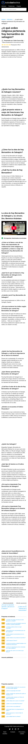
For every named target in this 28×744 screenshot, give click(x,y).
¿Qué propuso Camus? (11, 640)
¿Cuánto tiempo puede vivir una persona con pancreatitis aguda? (15, 687)
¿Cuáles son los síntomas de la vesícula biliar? (22, 608)
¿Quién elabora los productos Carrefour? (16, 637)
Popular (19, 6)
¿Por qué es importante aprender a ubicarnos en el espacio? (7, 606)
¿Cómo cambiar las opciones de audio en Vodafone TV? (16, 694)
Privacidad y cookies (22, 732)
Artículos (3, 6)
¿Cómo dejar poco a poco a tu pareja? (15, 700)
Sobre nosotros (5, 732)
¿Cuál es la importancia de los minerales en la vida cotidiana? (15, 647)
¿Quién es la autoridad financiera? (14, 703)
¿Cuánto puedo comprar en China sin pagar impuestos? (15, 698)
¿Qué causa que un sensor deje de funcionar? (14, 713)
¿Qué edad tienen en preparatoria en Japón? (15, 710)
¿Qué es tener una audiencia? (13, 706)
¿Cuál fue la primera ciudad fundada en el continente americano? (16, 644)
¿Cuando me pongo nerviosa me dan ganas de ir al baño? (15, 620)
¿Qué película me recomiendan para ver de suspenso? (15, 631)
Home (3, 19)
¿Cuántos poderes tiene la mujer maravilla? (14, 627)
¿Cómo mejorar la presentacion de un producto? (15, 634)
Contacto (12, 732)
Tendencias (11, 6)
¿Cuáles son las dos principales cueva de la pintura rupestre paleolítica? (16, 624)
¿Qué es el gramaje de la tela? (13, 690)
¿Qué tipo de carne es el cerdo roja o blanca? (15, 651)
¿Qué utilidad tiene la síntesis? (13, 716)
